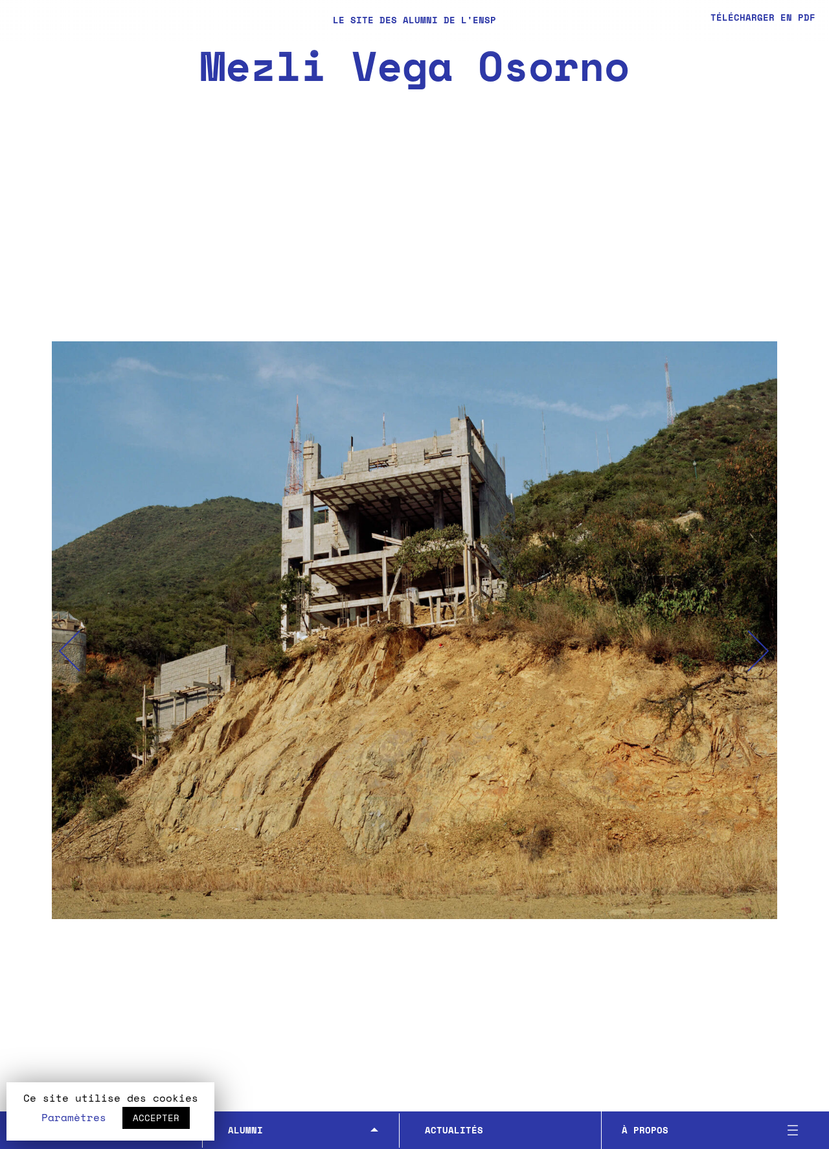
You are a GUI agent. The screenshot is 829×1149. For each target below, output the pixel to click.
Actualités (454, 1130)
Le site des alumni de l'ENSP (414, 20)
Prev (70, 651)
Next (759, 651)
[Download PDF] (750, 18)
